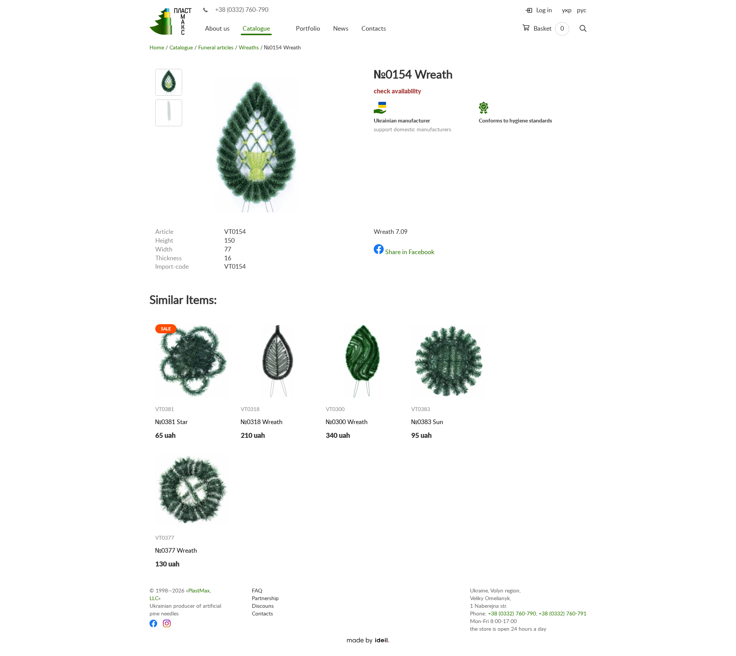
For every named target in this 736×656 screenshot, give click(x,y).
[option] (168, 82)
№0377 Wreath (176, 551)
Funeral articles (215, 48)
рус (581, 10)
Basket (548, 29)
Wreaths (249, 48)
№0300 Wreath (347, 422)
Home (157, 48)
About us (217, 29)
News (340, 29)
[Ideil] (368, 640)
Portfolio (308, 29)
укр (567, 10)
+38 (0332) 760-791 (562, 614)
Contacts (373, 29)
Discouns (263, 606)
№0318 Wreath (262, 422)
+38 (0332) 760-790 (241, 10)
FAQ (257, 591)
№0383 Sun (427, 422)
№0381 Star (171, 422)
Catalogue (256, 29)
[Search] (583, 29)
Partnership (265, 598)
